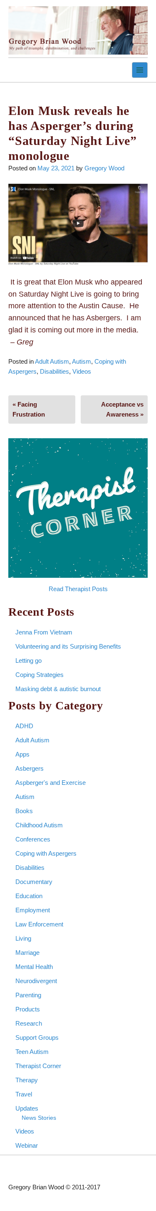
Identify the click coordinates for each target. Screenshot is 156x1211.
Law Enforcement (39, 924)
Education (28, 895)
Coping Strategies (39, 674)
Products (27, 1009)
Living (23, 938)
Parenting (28, 995)
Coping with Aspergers (46, 853)
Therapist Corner (38, 1065)
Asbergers (29, 768)
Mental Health (34, 966)
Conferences (32, 839)
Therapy (26, 1080)
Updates (26, 1108)
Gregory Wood (104, 168)
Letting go (28, 660)
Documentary (33, 881)
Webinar (26, 1145)
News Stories (39, 1118)
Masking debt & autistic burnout (58, 688)
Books (24, 810)
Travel (23, 1094)
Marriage (27, 952)
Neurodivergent (36, 980)
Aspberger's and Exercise (50, 782)
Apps (22, 754)
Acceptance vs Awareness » (122, 409)
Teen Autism (32, 1051)
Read (56, 588)
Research (28, 1023)
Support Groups (37, 1037)
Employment (32, 910)
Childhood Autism (39, 825)
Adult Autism (52, 361)
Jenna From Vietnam (43, 632)
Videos (81, 371)
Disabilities (54, 371)
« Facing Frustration (28, 409)
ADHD (24, 725)
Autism (81, 361)
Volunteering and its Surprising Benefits (68, 646)
